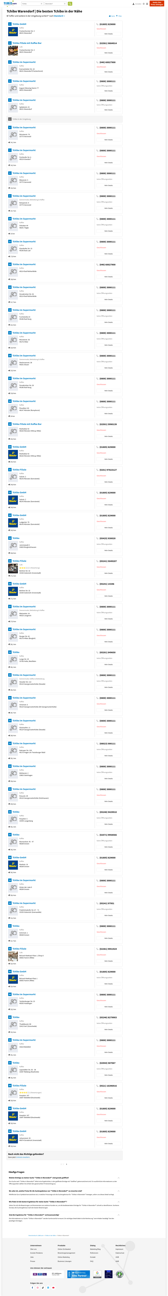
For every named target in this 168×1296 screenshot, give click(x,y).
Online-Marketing (64, 1257)
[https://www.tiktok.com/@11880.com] (43, 1288)
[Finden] (70, 4)
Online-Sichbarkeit (64, 1249)
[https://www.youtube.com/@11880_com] (53, 1288)
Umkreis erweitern (23, 1157)
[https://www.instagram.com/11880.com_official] (37, 1288)
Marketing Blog (95, 1249)
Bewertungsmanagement (66, 1253)
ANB (117, 1261)
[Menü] (148, 3)
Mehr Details (109, 34)
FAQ (91, 1261)
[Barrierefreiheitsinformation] (144, 3)
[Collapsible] (118, 1177)
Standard (58, 15)
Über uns (33, 1249)
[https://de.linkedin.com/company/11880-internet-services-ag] (48, 1288)
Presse (32, 1261)
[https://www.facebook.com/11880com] (32, 1288)
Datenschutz (120, 1253)
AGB (117, 1257)
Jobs (32, 1257)
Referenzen (94, 1253)
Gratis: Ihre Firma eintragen (157, 3)
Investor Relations (36, 1253)
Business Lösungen (64, 1261)
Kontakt (92, 1257)
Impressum (119, 1249)
